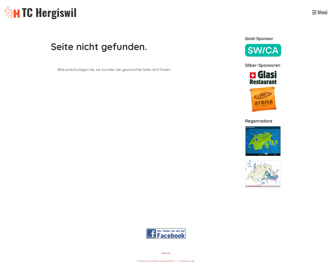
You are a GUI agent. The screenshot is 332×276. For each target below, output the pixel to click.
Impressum (166, 253)
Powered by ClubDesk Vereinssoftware (156, 261)
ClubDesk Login (187, 261)
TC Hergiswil (49, 12)
